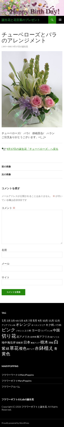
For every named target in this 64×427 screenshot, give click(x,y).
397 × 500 (7, 46)
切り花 (9, 336)
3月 (13, 320)
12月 (57, 320)
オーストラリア (38, 325)
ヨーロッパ (39, 330)
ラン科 (49, 331)
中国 (56, 330)
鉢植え (46, 348)
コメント (8, 207)
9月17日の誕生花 (20, 46)
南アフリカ (43, 336)
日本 (26, 342)
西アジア (30, 349)
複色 (23, 348)
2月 (9, 320)
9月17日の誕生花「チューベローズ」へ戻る (32, 148)
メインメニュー (60, 20)
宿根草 (19, 342)
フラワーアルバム (11, 386)
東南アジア (35, 343)
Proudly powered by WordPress (15, 423)
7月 (30, 320)
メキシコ (20, 330)
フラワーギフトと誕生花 (34, 406)
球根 (51, 342)
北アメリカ (23, 336)
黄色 (6, 353)
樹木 (44, 342)
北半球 (33, 337)
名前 (4, 249)
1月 (4, 320)
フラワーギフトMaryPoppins (17, 380)
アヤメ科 (11, 325)
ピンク (8, 329)
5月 (21, 320)
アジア (5, 325)
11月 (51, 320)
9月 (40, 320)
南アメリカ (54, 337)
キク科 (50, 325)
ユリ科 (27, 330)
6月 (26, 320)
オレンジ (23, 324)
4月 (17, 320)
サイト (6, 277)
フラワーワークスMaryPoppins (18, 374)
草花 (14, 348)
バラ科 (57, 325)
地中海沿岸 (9, 342)
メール (6, 263)
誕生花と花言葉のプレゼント (21, 20)
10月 (45, 320)
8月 (35, 320)
